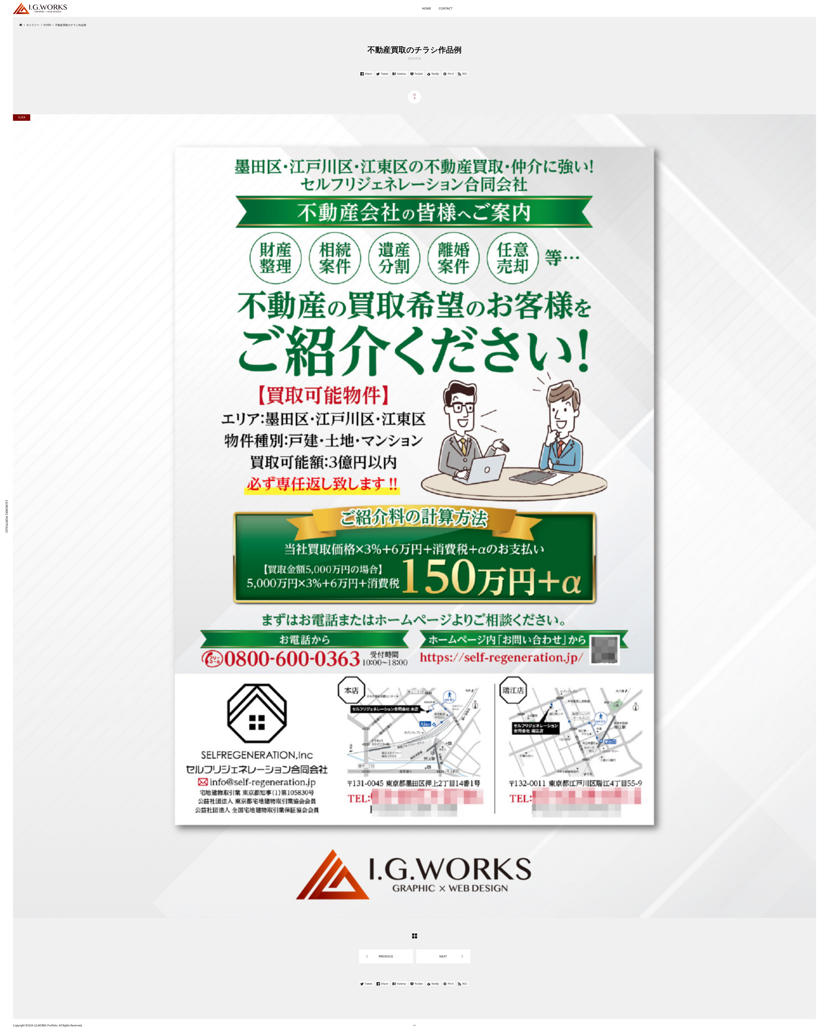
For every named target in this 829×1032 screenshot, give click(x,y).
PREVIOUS (386, 956)
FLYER (21, 117)
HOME (426, 8)
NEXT (443, 956)
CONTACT (445, 8)
